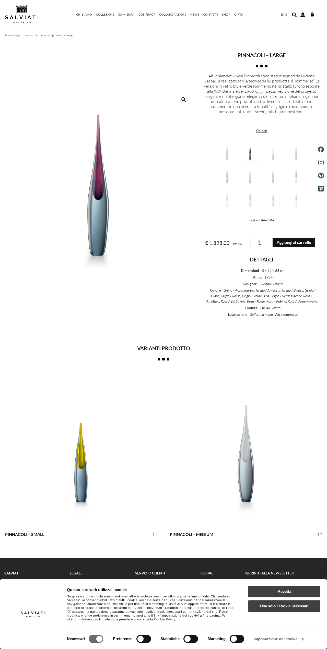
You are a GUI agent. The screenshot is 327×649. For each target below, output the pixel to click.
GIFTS (238, 14)
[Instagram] (321, 162)
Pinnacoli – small (24, 534)
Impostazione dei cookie (275, 639)
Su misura (126, 14)
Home (8, 35)
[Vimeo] (321, 189)
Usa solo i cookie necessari (284, 606)
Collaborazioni (172, 14)
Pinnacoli (44, 35)
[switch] (143, 639)
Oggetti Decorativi (25, 35)
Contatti (210, 14)
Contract (146, 14)
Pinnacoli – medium (191, 534)
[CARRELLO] (312, 14)
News (194, 14)
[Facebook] (321, 149)
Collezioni (105, 14)
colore (261, 131)
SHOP (226, 14)
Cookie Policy (165, 619)
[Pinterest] (321, 175)
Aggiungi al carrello (294, 242)
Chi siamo (84, 14)
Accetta (284, 591)
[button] (294, 15)
